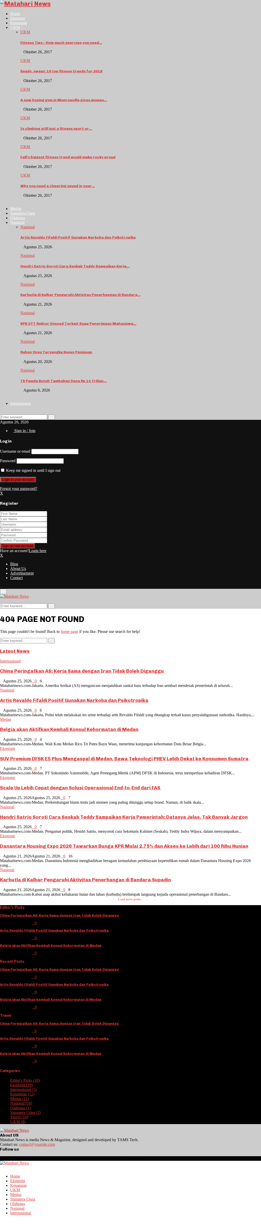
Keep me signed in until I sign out (32, 470)
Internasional (20, 403)
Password (8, 461)
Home (15, 13)
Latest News (15, 651)
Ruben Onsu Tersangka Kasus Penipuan (56, 352)
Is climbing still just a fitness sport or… (56, 128)
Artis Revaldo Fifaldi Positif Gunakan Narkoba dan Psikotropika (78, 237)
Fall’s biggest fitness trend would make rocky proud (67, 157)
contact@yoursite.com (37, 1144)
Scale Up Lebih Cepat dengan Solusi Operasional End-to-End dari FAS (80, 788)
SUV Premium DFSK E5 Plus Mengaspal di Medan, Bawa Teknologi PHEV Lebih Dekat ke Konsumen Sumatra (124, 759)
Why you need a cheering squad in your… (57, 186)
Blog (14, 564)
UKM (15, 27)
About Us (18, 568)
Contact (16, 578)
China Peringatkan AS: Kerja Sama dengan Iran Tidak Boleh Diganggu (82, 671)
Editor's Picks (25, 1080)
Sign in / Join (24, 430)
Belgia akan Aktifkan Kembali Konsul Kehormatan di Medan (69, 729)
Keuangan (18, 23)
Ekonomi (17, 18)
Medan (15, 208)
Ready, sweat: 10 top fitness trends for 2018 (61, 71)
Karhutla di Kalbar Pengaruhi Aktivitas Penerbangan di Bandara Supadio (85, 880)
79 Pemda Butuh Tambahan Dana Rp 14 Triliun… (63, 381)
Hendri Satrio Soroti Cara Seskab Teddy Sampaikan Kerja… (74, 266)
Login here (37, 551)
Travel (19, 1117)
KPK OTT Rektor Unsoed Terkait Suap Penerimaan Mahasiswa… (78, 323)
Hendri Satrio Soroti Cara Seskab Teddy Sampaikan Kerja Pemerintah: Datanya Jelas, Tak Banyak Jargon (124, 817)
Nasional (17, 222)
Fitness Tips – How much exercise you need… (61, 43)
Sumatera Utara (22, 213)
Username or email (15, 451)
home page (69, 631)
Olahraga (17, 218)
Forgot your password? (18, 488)
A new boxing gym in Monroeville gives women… (63, 100)
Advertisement (22, 573)
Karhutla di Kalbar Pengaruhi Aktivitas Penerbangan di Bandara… (80, 295)
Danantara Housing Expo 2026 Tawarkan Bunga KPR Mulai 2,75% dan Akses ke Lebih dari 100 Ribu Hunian (124, 846)
